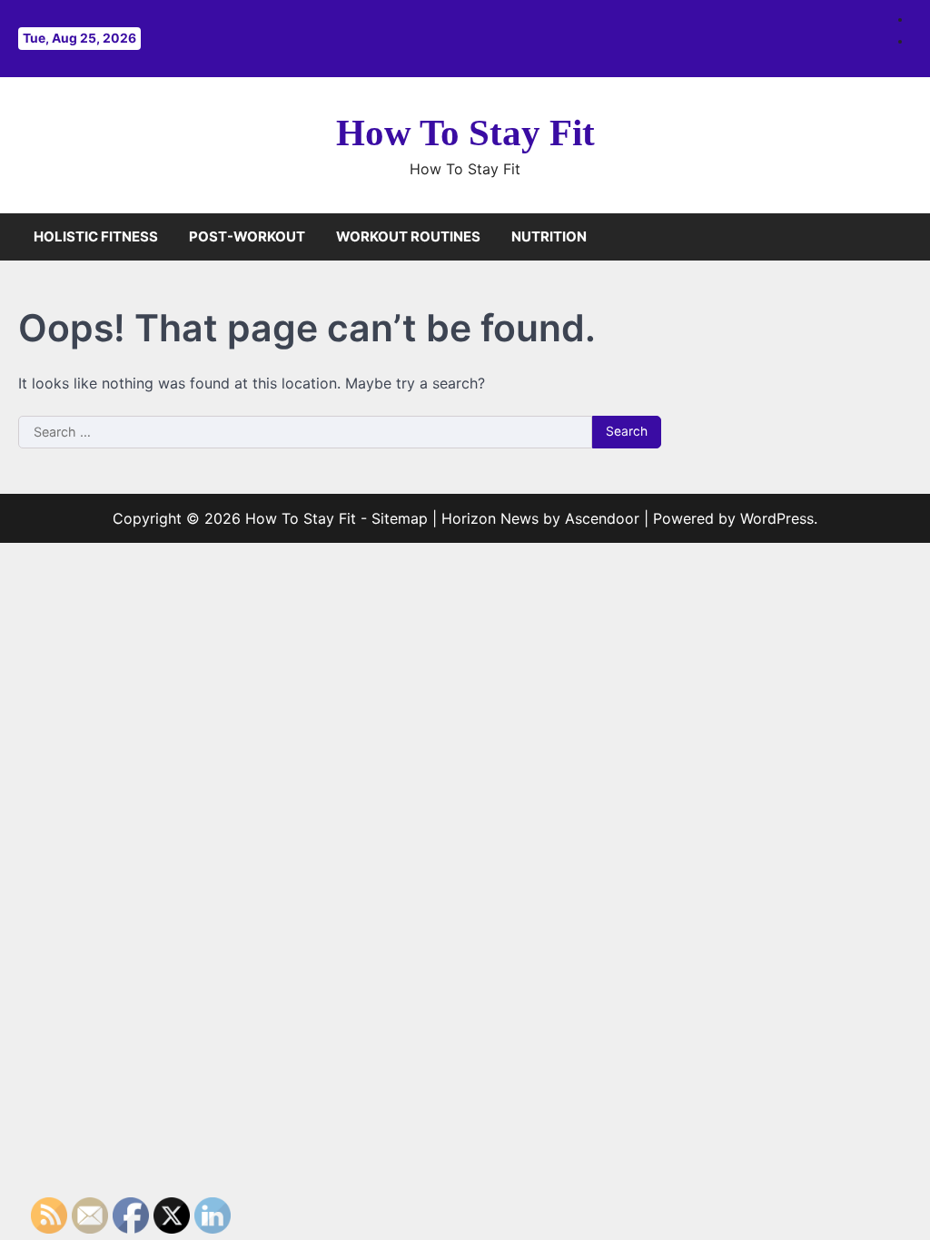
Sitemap (399, 518)
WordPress (777, 518)
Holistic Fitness (96, 236)
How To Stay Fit (465, 133)
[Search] (898, 237)
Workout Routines (408, 236)
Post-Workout (247, 236)
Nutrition (549, 236)
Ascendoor (602, 518)
